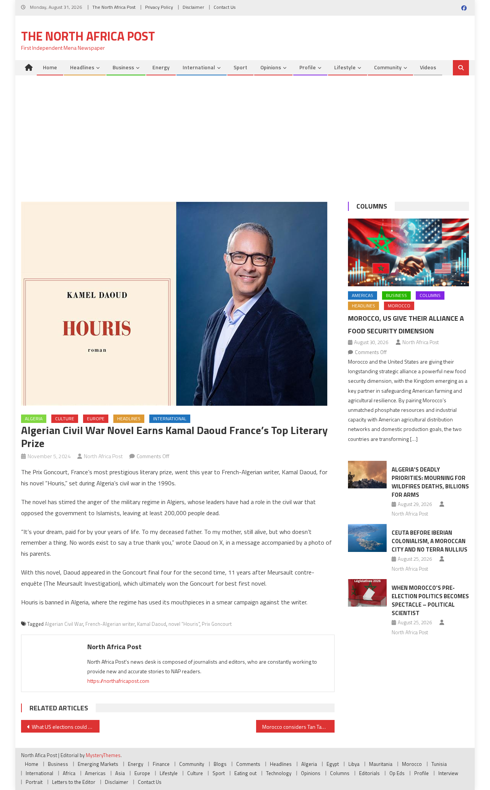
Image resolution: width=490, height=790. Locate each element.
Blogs (220, 764)
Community (388, 67)
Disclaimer (193, 7)
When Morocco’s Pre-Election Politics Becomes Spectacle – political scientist (430, 600)
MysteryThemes (103, 755)
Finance (161, 764)
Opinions (270, 67)
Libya (353, 764)
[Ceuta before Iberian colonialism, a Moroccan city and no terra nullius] (367, 538)
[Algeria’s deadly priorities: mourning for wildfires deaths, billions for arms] (367, 474)
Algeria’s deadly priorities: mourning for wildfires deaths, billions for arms (430, 482)
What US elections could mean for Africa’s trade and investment (66, 727)
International (199, 67)
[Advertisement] (245, 132)
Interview (448, 773)
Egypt (333, 764)
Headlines (82, 67)
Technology (278, 773)
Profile (307, 67)
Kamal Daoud (151, 624)
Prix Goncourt (217, 624)
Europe (96, 418)
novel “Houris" (183, 624)
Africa (69, 773)
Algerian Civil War (64, 624)
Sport (240, 67)
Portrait (34, 782)
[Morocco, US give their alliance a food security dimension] (408, 253)
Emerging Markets (98, 764)
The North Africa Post (114, 7)
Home (50, 67)
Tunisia (439, 764)
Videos (428, 67)
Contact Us (224, 7)
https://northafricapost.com (118, 681)
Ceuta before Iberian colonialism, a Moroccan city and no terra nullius (429, 541)
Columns (371, 206)
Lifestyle (345, 67)
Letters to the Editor (73, 782)
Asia (120, 773)
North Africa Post (103, 456)
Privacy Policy (159, 7)
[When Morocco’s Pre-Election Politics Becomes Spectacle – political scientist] (367, 593)
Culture (64, 418)
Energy (161, 67)
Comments (248, 764)
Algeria (33, 418)
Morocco (399, 305)
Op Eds (397, 773)
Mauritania (380, 764)
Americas (362, 295)
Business (123, 67)
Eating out (245, 773)
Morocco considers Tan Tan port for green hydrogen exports (298, 727)
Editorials (369, 773)
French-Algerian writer (110, 624)
